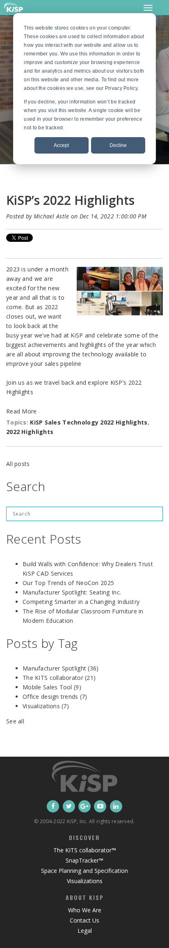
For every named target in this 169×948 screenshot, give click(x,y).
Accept (61, 145)
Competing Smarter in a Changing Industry (81, 602)
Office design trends (55, 696)
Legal (85, 930)
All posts (18, 464)
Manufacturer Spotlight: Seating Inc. (72, 592)
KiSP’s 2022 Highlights (70, 200)
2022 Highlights (29, 432)
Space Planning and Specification (84, 871)
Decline (118, 145)
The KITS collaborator (59, 678)
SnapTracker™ (84, 860)
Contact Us (84, 920)
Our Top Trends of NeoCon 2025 (68, 583)
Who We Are (84, 910)
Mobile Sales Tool (52, 687)
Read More (21, 411)
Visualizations (46, 706)
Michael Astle (51, 216)
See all (15, 721)
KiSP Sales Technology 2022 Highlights (88, 422)
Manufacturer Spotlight (61, 668)
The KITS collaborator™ (84, 850)
